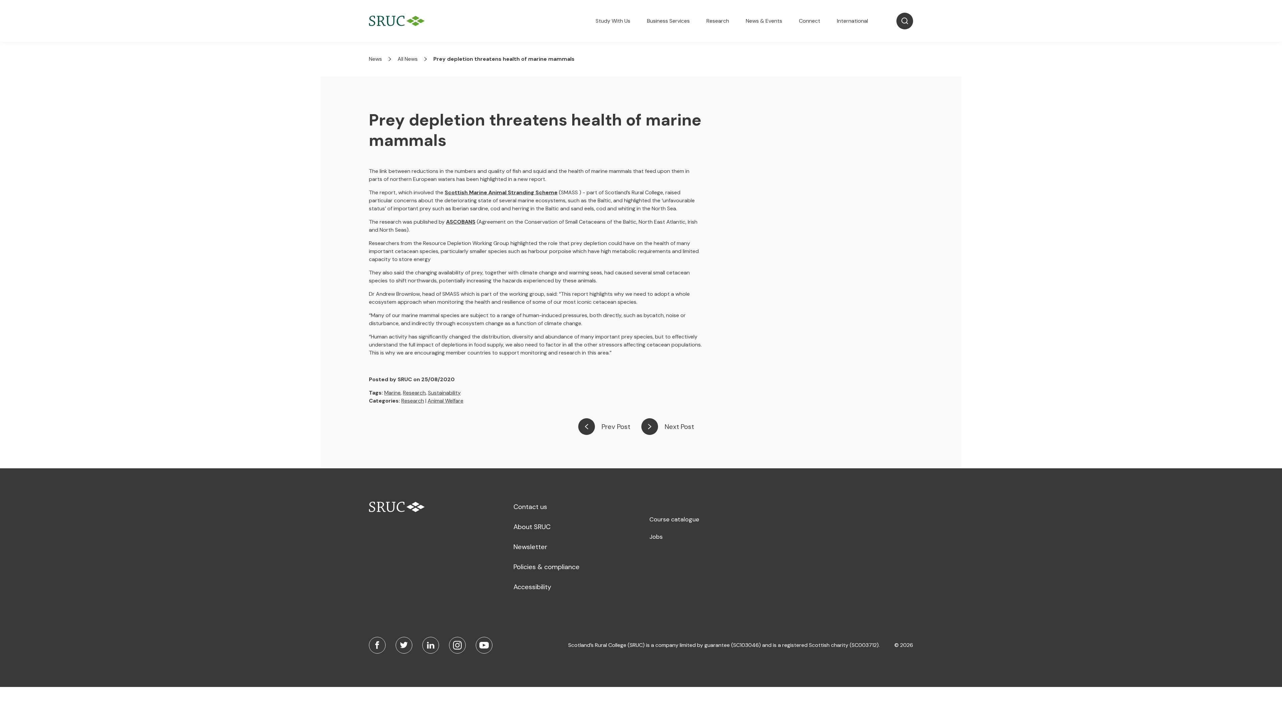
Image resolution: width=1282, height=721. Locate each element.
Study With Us (613, 20)
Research (717, 20)
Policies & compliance (546, 566)
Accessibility (532, 586)
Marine (392, 392)
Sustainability (444, 392)
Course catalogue (674, 519)
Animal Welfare (445, 400)
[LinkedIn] (430, 645)
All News (408, 58)
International (852, 20)
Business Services (668, 20)
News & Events (764, 20)
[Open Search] (904, 21)
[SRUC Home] (398, 21)
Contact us (530, 506)
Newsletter (530, 546)
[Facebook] (377, 645)
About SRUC (532, 526)
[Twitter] (404, 645)
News (375, 58)
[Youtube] (484, 645)
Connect (809, 20)
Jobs (656, 537)
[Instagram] (457, 645)
